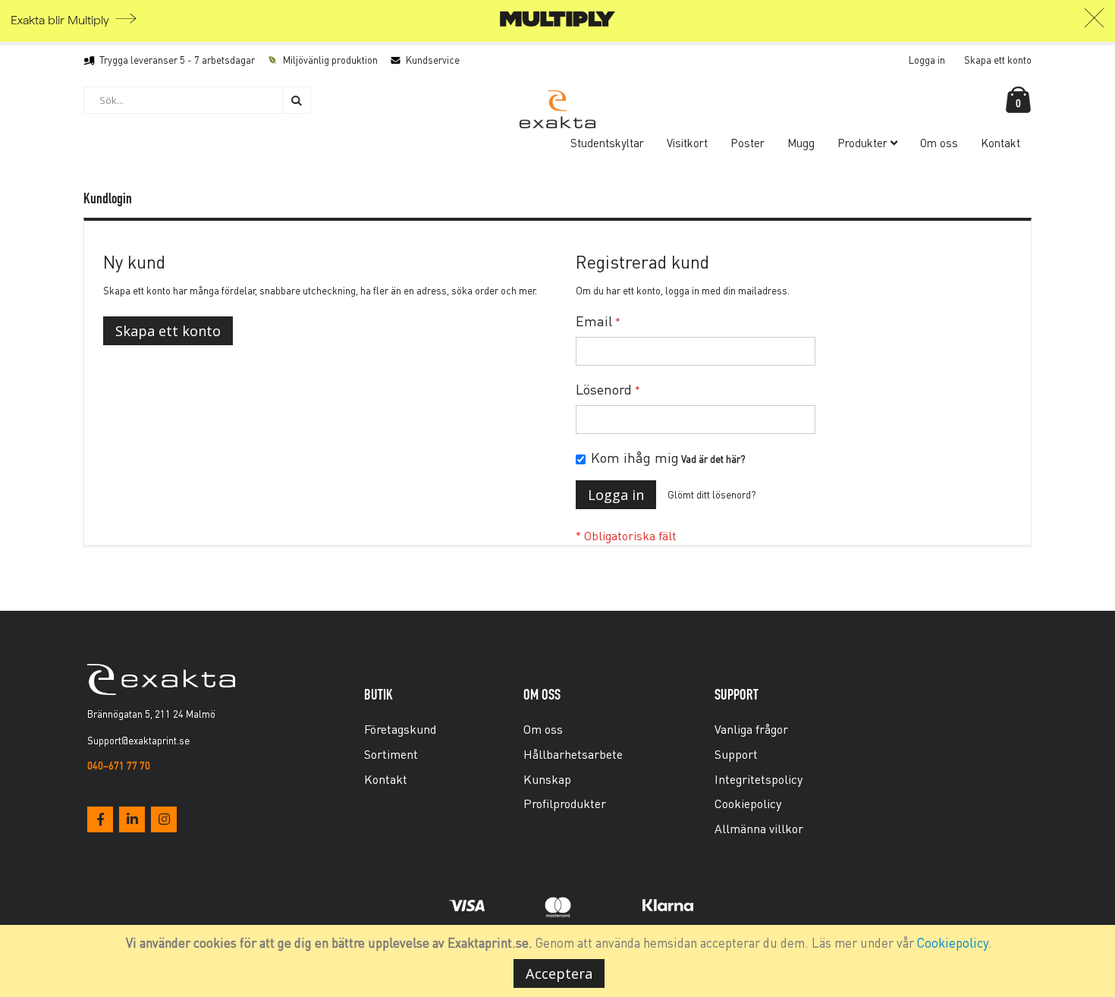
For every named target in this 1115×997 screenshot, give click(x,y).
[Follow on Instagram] (164, 819)
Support (736, 754)
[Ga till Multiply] (557, 23)
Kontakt (385, 779)
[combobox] (197, 100)
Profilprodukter (564, 803)
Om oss (543, 729)
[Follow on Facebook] (100, 819)
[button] (1094, 22)
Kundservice (433, 59)
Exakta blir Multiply (60, 20)
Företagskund (400, 729)
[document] (559, 961)
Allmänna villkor (759, 828)
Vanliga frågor (751, 729)
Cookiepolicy (952, 942)
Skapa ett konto (998, 59)
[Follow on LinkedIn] (132, 819)
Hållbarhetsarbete (573, 754)
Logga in (927, 59)
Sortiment (391, 754)
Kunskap (547, 779)
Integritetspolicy (758, 779)
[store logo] (557, 109)
